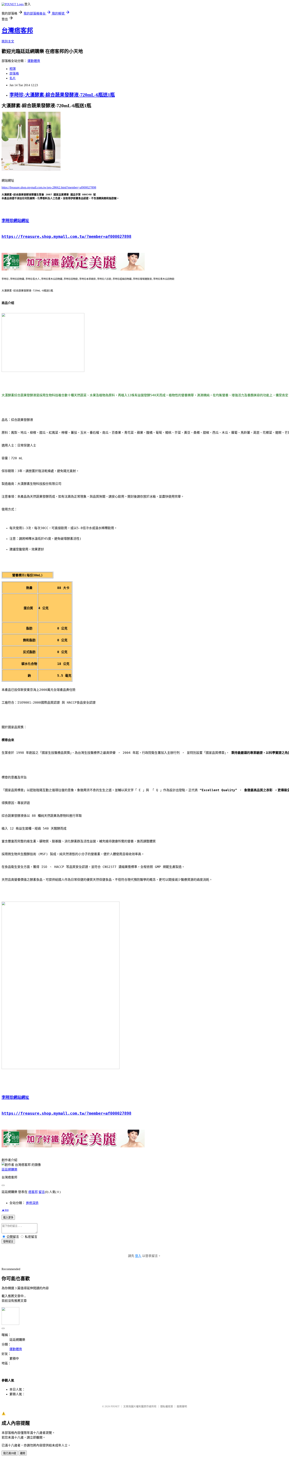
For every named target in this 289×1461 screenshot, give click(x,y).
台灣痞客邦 (17, 30)
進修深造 (32, 1203)
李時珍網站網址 (15, 220)
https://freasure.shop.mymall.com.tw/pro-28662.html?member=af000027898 (49, 187)
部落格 (14, 73)
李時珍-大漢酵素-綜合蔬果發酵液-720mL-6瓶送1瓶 (62, 94)
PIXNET (115, 1406)
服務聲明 (182, 1406)
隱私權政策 (166, 1406)
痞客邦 (33, 1192)
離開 (22, 1453)
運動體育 (34, 61)
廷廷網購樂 (9, 1169)
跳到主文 (8, 41)
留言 (42, 1192)
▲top (5, 1209)
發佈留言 (8, 1241)
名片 (12, 78)
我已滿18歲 (9, 1453)
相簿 (12, 68)
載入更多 (8, 1217)
